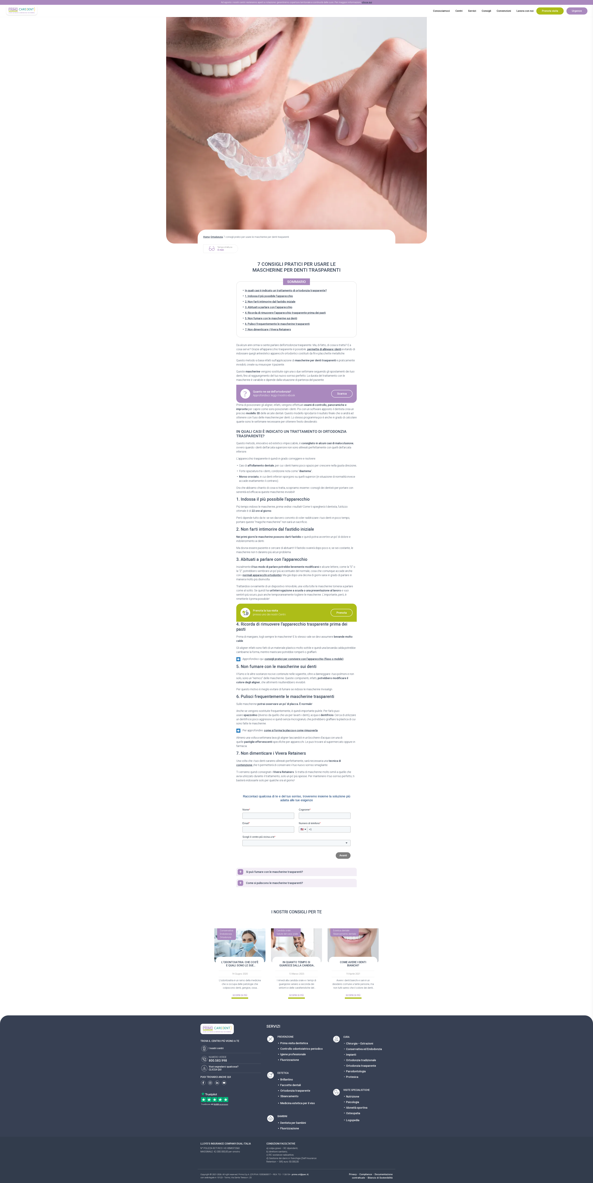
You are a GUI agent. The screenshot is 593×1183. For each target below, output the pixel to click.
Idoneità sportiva (356, 1107)
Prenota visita (550, 10)
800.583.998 (218, 1060)
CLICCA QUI (215, 1069)
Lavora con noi (525, 10)
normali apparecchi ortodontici (262, 575)
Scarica (342, 393)
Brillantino (286, 1079)
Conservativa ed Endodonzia (364, 1049)
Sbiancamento (289, 1096)
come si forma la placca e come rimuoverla (291, 730)
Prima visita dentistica (294, 1043)
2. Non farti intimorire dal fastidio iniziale (270, 301)
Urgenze (577, 10)
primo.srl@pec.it (300, 1174)
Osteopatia (353, 1113)
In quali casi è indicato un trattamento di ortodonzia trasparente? (286, 290)
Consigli (486, 10)
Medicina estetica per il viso (297, 1103)
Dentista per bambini (293, 1122)
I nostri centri (216, 1048)
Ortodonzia (216, 236)
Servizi (472, 10)
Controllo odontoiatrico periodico (301, 1048)
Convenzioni (504, 10)
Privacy (353, 1174)
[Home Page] (22, 10)
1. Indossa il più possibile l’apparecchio (269, 296)
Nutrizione (352, 1096)
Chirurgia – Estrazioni (359, 1043)
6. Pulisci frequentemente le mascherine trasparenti (277, 323)
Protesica (352, 1076)
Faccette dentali (290, 1085)
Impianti (351, 1054)
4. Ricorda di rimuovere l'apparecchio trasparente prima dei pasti (285, 312)
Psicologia (352, 1102)
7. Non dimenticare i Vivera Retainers (268, 329)
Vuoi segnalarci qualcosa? (223, 1066)
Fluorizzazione (289, 1059)
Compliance (365, 1174)
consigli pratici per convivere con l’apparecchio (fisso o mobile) (304, 659)
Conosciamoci (441, 10)
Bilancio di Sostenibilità (380, 1177)
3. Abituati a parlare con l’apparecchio (268, 307)
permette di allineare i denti (324, 349)
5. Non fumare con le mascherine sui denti (271, 318)
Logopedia (352, 1120)
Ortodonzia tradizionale (361, 1060)
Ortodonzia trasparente (295, 1090)
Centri (459, 10)
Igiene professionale (293, 1054)
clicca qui (367, 2)
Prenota (341, 612)
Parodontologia (356, 1071)
